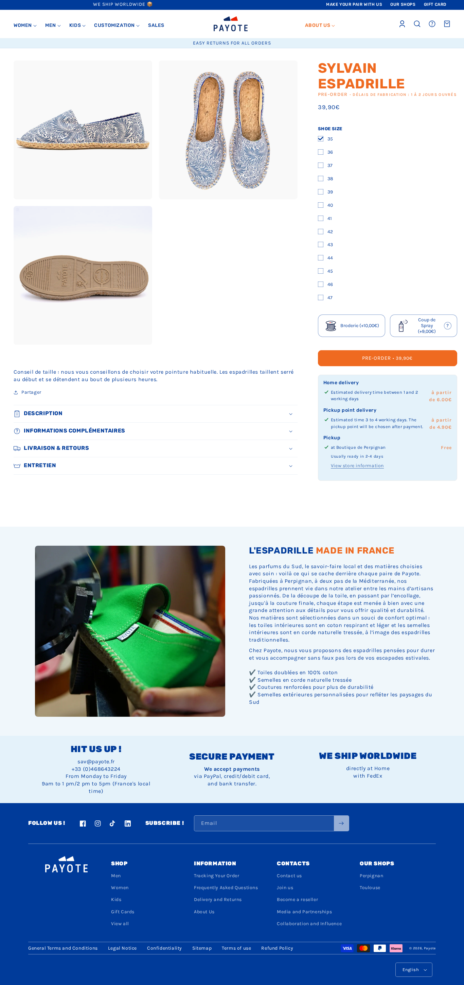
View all (120, 924)
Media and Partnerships (304, 912)
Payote (430, 948)
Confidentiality (164, 948)
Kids (116, 899)
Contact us (289, 876)
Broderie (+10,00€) (359, 325)
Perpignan (371, 876)
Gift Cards (123, 912)
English (411, 969)
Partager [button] (31, 392)
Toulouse (370, 887)
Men (116, 876)
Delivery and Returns (218, 899)
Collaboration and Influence (309, 924)
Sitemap (202, 948)
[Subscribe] (341, 823)
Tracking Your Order (216, 876)
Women (120, 887)
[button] (25, 25)
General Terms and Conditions (63, 948)
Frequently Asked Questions (226, 887)
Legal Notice (122, 948)
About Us (204, 912)
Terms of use (236, 948)
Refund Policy (277, 948)
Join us (285, 887)
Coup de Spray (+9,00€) (426, 326)
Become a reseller (297, 899)
